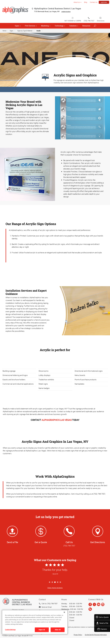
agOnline (104, 2)
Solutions (73, 26)
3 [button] (55, 582)
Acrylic (39, 31)
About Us (77, 2)
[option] (55, 571)
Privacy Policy (78, 635)
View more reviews (55, 587)
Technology (59, 26)
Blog (85, 2)
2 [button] (52, 582)
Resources (86, 26)
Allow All (57, 630)
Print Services (30, 26)
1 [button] (49, 582)
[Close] (64, 612)
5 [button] (60, 582)
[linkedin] (98, 604)
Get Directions (97, 542)
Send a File (103, 623)
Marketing (45, 26)
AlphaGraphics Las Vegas (57, 419)
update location (66, 11)
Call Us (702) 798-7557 (49, 603)
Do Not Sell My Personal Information (96, 635)
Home (4, 31)
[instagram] (103, 604)
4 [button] (58, 582)
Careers (104, 629)
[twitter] (94, 604)
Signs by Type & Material (24, 31)
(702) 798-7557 (89, 21)
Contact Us (93, 2)
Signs (17, 26)
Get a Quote (104, 617)
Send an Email (47, 607)
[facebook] (90, 604)
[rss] (90, 609)
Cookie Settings (10, 630)
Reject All (42, 630)
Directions (100, 21)
